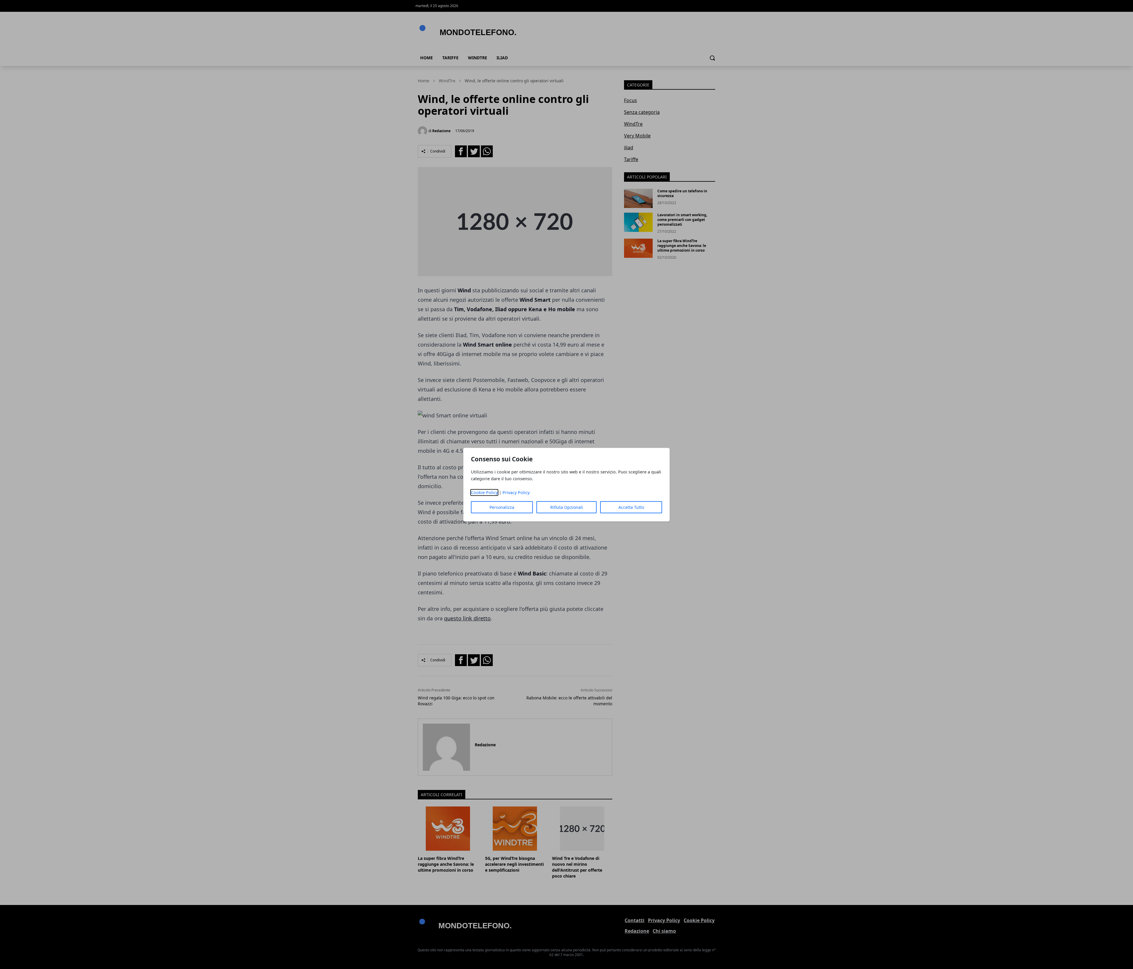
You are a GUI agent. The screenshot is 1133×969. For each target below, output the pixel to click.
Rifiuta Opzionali (566, 507)
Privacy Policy (516, 492)
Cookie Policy (484, 492)
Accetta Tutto (631, 507)
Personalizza (501, 507)
